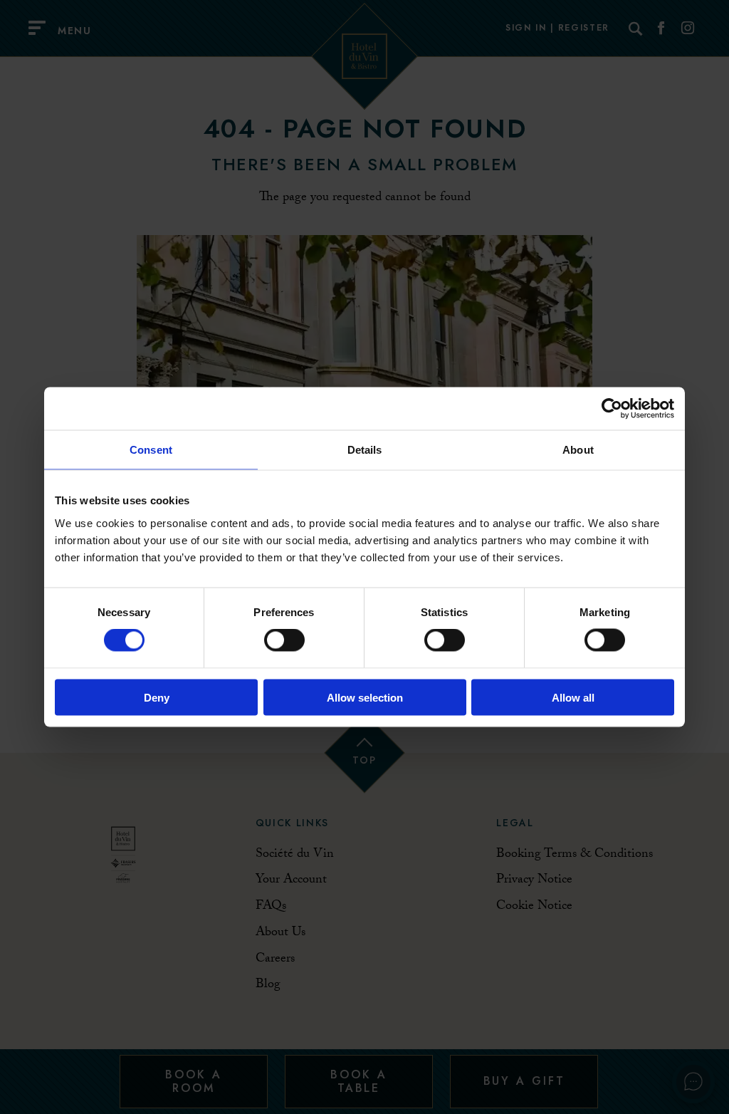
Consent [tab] (151, 450)
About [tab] (578, 450)
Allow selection (365, 697)
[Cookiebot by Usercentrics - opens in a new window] (612, 409)
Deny (156, 697)
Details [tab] (364, 450)
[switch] (284, 640)
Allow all (573, 697)
